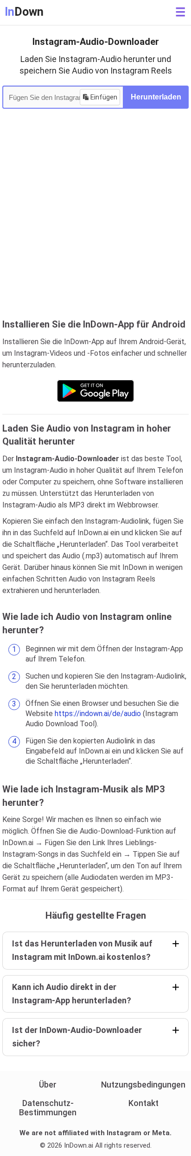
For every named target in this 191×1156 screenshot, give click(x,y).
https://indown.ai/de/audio (98, 713)
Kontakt (143, 1103)
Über (48, 1084)
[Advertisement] (95, 218)
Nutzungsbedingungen (143, 1084)
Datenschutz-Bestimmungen (47, 1107)
